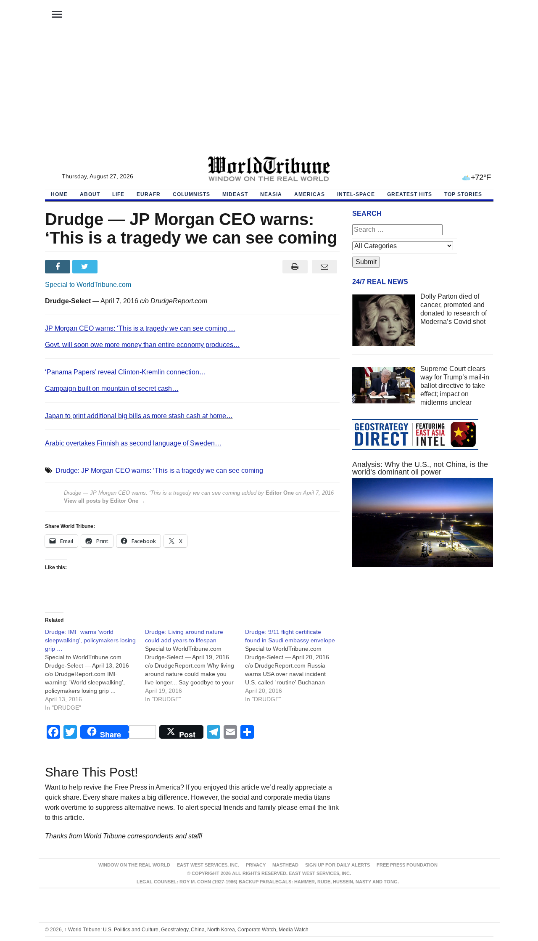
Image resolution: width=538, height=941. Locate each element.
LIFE (118, 194)
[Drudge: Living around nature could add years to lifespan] (195, 665)
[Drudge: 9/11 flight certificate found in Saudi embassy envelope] (295, 665)
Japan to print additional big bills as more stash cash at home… (139, 415)
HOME (59, 194)
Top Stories (463, 194)
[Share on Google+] (113, 266)
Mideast (235, 194)
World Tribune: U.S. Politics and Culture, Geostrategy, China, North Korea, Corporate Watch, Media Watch (186, 930)
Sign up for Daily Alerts (337, 864)
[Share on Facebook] (58, 266)
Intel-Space (356, 194)
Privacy (256, 864)
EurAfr (149, 194)
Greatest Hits (409, 194)
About (90, 194)
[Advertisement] (269, 93)
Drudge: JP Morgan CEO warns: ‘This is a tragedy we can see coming (159, 470)
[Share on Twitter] (86, 266)
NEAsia (271, 194)
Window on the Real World (134, 864)
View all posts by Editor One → (104, 501)
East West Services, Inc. (208, 864)
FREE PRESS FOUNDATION (407, 864)
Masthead (285, 864)
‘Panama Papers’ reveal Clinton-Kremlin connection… (125, 372)
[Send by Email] (325, 266)
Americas (309, 194)
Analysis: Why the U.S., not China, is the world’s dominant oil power (420, 468)
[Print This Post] (295, 266)
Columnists (191, 194)
